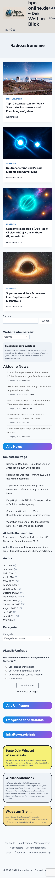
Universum (17, 99)
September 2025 (11, 604)
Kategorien (8, 634)
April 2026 (8, 577)
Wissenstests (16, 847)
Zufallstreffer (15, 678)
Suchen (7, 316)
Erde (8, 99)
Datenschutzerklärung (39, 852)
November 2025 (11, 596)
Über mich (20, 852)
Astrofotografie (27, 394)
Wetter (29, 408)
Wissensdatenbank (36, 847)
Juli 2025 (7, 612)
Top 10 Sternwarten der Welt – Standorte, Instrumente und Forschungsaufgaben (25, 107)
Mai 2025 (8, 620)
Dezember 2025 (11, 593)
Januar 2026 (9, 589)
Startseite (10, 843)
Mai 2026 (8, 573)
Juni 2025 (8, 616)
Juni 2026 (8, 569)
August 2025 (9, 608)
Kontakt (8, 852)
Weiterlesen (14, 117)
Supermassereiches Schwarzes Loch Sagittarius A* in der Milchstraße (25, 297)
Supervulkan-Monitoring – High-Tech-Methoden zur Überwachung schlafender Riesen (27, 489)
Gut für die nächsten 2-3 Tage (24, 670)
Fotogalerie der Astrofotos (25, 720)
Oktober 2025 (10, 600)
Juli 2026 (8, 565)
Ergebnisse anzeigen (27, 691)
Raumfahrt (25, 422)
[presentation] (27, 78)
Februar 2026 (10, 585)
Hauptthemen (25, 843)
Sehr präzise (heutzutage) (22, 667)
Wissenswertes (42, 843)
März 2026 (8, 581)
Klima (23, 408)
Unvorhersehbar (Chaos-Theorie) (26, 674)
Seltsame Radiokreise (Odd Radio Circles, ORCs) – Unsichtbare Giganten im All (27, 232)
